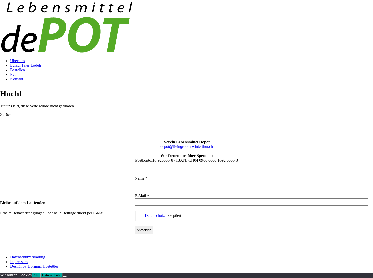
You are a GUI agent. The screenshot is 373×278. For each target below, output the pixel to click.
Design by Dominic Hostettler (34, 266)
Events (15, 74)
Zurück (6, 114)
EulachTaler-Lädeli (25, 65)
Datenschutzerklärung (27, 257)
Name (141, 178)
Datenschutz (155, 215)
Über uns (17, 61)
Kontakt (16, 79)
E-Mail (142, 196)
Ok (36, 275)
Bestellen (17, 70)
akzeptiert (163, 215)
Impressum (19, 261)
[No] (65, 276)
